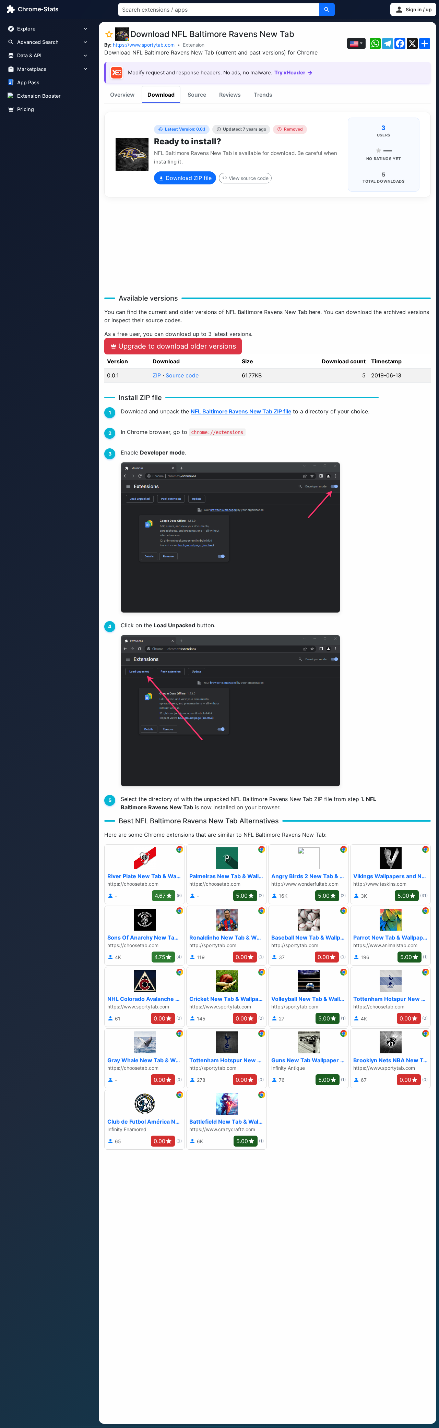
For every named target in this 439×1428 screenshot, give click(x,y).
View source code (249, 178)
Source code (182, 375)
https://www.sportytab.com (144, 45)
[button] (413, 9)
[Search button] (327, 9)
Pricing (25, 109)
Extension (193, 45)
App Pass (28, 82)
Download (161, 94)
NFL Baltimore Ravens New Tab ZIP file (241, 411)
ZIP (157, 375)
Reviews (230, 94)
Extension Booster (39, 96)
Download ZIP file (188, 177)
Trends (263, 94)
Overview (122, 94)
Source (197, 94)
